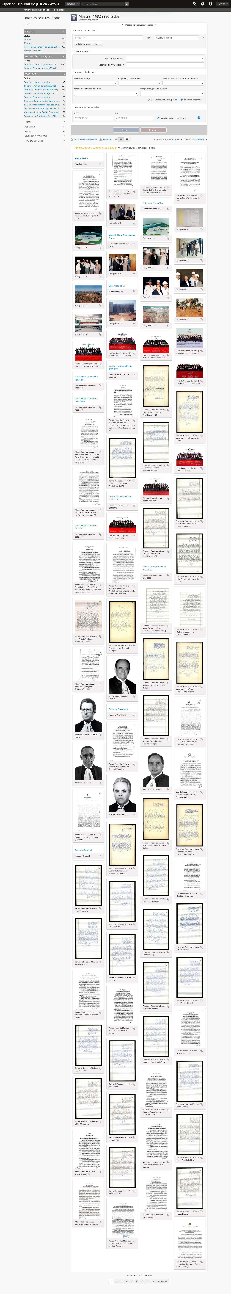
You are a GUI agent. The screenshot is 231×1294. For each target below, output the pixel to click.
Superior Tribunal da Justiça (37, 82)
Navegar (71, 3)
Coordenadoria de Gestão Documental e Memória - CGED (50, 112)
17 (153, 1281)
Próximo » (162, 1281)
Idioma (202, 4)
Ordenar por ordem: (163, 139)
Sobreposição (166, 117)
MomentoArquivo (32, 50)
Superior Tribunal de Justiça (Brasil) (40, 64)
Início (76, 113)
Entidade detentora (114, 58)
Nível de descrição (36, 136)
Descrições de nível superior (164, 99)
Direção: (187, 139)
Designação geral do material (153, 88)
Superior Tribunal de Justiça (37, 97)
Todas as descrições (193, 99)
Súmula (27, 39)
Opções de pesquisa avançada (139, 24)
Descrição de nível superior (111, 64)
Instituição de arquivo (38, 56)
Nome (28, 121)
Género (29, 131)
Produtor (30, 74)
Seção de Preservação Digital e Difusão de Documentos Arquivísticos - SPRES (59, 108)
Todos (27, 35)
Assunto (30, 126)
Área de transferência (195, 4)
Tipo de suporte (34, 140)
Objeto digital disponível (129, 78)
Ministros (28, 43)
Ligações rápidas (210, 4)
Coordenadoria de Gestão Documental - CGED (45, 101)
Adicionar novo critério (86, 44)
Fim (116, 113)
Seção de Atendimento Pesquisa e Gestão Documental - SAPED (53, 104)
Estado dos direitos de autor (87, 88)
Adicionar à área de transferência (100, 164)
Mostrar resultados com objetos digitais (137, 148)
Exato (183, 117)
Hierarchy (107, 139)
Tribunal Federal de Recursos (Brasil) (41, 89)
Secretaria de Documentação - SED (40, 93)
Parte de (30, 31)
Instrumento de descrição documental (180, 78)
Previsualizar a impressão (85, 139)
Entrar (222, 3)
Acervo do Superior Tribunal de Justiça (42, 46)
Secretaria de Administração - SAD (40, 116)
